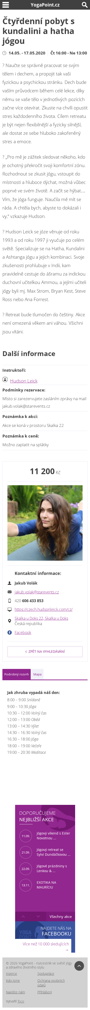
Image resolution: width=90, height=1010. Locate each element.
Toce (21, 1001)
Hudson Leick (23, 381)
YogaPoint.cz (45, 4)
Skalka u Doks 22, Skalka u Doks (41, 618)
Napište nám (15, 992)
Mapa (37, 674)
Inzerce (11, 973)
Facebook (23, 632)
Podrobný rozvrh (16, 674)
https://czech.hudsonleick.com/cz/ (43, 609)
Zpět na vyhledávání (47, 651)
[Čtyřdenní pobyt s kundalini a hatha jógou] (45, 523)
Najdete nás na (56, 931)
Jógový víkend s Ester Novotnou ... (46, 836)
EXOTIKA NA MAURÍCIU (39, 885)
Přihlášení (44, 992)
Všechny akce (61, 916)
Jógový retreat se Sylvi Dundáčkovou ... (46, 852)
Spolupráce (45, 973)
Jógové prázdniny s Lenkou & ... (44, 868)
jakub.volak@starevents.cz (37, 592)
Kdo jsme (13, 980)
